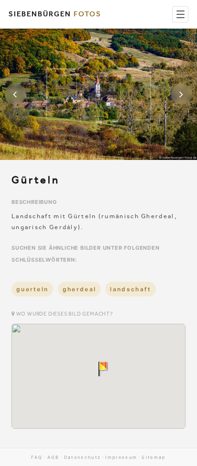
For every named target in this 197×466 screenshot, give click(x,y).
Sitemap (153, 457)
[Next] (181, 94)
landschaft (130, 289)
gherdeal (79, 289)
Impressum (121, 457)
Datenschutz (82, 457)
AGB (53, 457)
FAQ (37, 457)
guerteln (32, 289)
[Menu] (180, 14)
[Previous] (15, 94)
